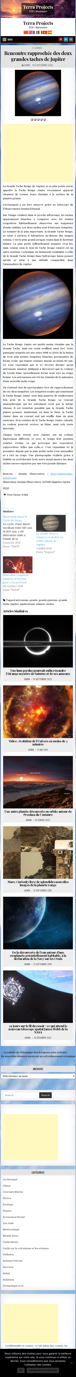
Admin (27, 65)
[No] (71, 1363)
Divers (7, 1198)
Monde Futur (10, 1235)
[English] (30, 32)
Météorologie (11, 1229)
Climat (7, 1185)
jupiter (15, 604)
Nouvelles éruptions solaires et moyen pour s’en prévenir (16, 579)
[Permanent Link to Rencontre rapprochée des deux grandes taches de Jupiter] (38, 93)
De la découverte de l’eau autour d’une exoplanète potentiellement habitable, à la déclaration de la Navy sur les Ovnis (38, 955)
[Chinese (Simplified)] (26, 32)
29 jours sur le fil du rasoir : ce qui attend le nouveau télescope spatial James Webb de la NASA (38, 1029)
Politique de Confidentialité (43, 1370)
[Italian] (40, 32)
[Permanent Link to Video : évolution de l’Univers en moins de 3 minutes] (38, 711)
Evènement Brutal (14, 1217)
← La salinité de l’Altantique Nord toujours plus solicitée (34, 1052)
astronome (21, 600)
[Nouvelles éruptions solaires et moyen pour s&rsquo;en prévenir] (17, 564)
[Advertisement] (38, 153)
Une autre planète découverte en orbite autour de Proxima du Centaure (38, 813)
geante (34, 600)
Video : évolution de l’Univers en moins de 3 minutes (38, 742)
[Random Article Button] (60, 39)
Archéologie (10, 1179)
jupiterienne (27, 604)
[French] (35, 32)
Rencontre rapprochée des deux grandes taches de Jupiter (38, 56)
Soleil (6, 1273)
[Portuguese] (45, 32)
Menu (10, 39)
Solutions (8, 1279)
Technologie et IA (13, 1285)
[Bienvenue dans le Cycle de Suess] (19, 531)
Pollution (8, 1254)
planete (40, 604)
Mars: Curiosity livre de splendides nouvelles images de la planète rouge (38, 883)
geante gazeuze (48, 600)
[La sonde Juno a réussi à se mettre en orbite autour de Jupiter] (51, 523)
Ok (20, 1370)
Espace (38, 48)
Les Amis (8, 1223)
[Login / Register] (66, 39)
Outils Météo (10, 1242)
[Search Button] (71, 39)
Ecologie (8, 1204)
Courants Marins (13, 1191)
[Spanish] (50, 32)
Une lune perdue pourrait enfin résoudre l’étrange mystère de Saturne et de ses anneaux (38, 672)
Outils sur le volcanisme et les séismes (26, 1248)
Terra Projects (38, 7)
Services (8, 1267)
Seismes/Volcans (13, 1260)
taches (50, 604)
